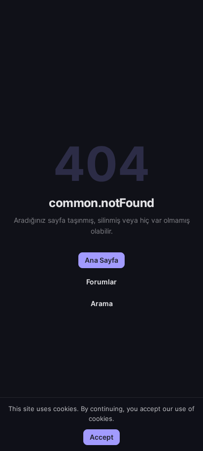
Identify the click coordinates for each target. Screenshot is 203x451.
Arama (102, 303)
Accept (101, 437)
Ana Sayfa (101, 260)
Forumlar (101, 282)
